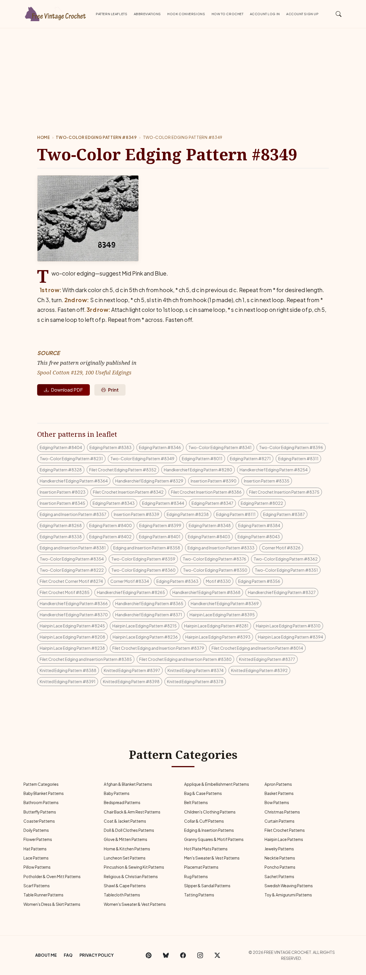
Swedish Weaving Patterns (288, 885)
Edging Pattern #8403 (209, 536)
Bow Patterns (276, 802)
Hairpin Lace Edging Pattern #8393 (217, 636)
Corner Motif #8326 (281, 547)
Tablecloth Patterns (122, 894)
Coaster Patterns (39, 821)
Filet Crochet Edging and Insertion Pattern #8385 (86, 659)
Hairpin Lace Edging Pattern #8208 (72, 636)
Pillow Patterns (37, 867)
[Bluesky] (166, 955)
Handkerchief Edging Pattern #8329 (149, 480)
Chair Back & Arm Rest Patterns (132, 811)
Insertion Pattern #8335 (266, 480)
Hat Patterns (35, 848)
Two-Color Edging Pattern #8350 (215, 570)
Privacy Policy (96, 955)
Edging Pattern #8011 (202, 458)
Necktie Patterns (279, 858)
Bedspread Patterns (122, 802)
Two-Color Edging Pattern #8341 (220, 447)
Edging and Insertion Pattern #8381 (73, 547)
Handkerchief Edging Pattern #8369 (225, 603)
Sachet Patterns (279, 876)
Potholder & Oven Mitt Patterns (52, 876)
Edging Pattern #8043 (259, 536)
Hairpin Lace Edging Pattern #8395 (222, 614)
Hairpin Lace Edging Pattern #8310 (288, 625)
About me (46, 955)
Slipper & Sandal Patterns (207, 885)
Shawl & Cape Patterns (125, 885)
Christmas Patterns (282, 811)
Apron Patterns (278, 784)
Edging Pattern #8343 (114, 503)
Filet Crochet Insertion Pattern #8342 (128, 492)
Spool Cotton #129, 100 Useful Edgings (84, 372)
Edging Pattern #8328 (61, 469)
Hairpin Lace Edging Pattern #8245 (72, 625)
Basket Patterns (279, 793)
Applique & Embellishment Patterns (216, 784)
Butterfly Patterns (39, 811)
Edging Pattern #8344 (163, 503)
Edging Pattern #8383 (110, 447)
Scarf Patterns (36, 885)
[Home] (55, 12)
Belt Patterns (196, 802)
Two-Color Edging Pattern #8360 (143, 570)
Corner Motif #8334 (129, 581)
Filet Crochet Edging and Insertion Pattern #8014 (257, 648)
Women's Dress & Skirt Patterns (51, 904)
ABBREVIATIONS (147, 14)
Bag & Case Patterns (203, 793)
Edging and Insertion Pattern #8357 (73, 514)
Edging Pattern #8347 (212, 503)
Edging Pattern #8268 (61, 525)
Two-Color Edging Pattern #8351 (286, 570)
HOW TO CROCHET (228, 14)
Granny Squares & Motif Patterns (214, 839)
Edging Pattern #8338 (61, 536)
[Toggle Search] (339, 13)
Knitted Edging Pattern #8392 (259, 670)
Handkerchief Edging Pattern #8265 (131, 592)
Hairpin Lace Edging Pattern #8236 (145, 636)
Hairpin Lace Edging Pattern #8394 (290, 636)
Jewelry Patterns (279, 848)
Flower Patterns (37, 839)
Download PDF (67, 390)
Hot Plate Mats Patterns (206, 848)
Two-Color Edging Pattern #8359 (143, 558)
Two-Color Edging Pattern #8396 (291, 447)
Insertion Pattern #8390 (213, 480)
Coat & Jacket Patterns (125, 821)
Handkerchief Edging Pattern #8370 (74, 614)
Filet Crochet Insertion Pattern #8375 (284, 492)
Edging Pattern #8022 (262, 503)
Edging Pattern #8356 (259, 581)
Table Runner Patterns (43, 894)
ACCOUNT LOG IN (265, 14)
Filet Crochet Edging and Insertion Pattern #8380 (185, 659)
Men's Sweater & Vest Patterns (212, 858)
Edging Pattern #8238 (188, 514)
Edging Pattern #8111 (236, 514)
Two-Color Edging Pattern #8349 (96, 137)
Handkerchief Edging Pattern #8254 (274, 469)
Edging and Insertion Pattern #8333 (221, 547)
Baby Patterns (117, 793)
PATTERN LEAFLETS (111, 14)
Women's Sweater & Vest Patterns (135, 904)
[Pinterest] (148, 955)
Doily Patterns (36, 830)
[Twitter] (217, 955)
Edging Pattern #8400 (110, 525)
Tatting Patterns (199, 894)
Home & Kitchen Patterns (127, 848)
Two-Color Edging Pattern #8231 (71, 458)
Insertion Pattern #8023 (62, 492)
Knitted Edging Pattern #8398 (131, 681)
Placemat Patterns (201, 867)
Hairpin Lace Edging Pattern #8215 (144, 625)
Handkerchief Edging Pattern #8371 (148, 614)
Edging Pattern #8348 (210, 525)
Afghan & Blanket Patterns (128, 784)
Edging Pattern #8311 (298, 458)
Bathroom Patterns (41, 802)
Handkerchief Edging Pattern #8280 (198, 469)
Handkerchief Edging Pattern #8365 (149, 603)
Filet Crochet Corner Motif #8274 (71, 581)
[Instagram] (200, 955)
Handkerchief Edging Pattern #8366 (74, 603)
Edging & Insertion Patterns (209, 830)
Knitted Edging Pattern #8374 (196, 670)
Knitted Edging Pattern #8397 (132, 670)
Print (113, 390)
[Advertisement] (183, 71)
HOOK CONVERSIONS (186, 14)
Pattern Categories (41, 784)
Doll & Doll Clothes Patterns (129, 830)
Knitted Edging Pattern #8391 (68, 681)
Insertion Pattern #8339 (136, 514)
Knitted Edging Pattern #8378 (195, 681)
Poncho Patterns (279, 867)
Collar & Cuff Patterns (204, 821)
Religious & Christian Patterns (131, 876)
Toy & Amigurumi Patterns (288, 894)
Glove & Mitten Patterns (125, 839)
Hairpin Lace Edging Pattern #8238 (72, 648)
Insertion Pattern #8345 (62, 503)
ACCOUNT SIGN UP (302, 14)
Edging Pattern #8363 (177, 581)
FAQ (68, 955)
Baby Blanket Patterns (43, 793)
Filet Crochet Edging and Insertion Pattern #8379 (158, 648)
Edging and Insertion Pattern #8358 (146, 547)
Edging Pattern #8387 (284, 514)
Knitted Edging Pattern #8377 (267, 659)
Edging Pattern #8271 (250, 458)
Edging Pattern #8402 (110, 536)
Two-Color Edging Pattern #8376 (214, 558)
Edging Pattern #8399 (160, 525)
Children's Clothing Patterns (210, 811)
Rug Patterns (196, 876)
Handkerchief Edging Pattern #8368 (206, 592)
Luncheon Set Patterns (125, 858)
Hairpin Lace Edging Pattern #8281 (216, 625)
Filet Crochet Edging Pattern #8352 (122, 469)
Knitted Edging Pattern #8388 (68, 670)
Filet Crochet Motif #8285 (64, 592)
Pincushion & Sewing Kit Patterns (134, 867)
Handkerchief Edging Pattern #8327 (282, 592)
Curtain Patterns (279, 821)
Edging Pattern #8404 (61, 447)
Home (43, 137)
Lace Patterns (36, 858)
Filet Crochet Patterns (284, 830)
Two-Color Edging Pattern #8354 (72, 558)
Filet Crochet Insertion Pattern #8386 (206, 492)
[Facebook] (183, 955)
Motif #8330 (218, 581)
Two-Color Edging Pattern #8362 (286, 558)
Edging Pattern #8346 (160, 447)
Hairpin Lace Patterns (283, 839)
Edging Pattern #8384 (259, 525)
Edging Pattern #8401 (159, 536)
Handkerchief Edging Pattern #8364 (74, 480)
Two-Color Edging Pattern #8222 (72, 570)
